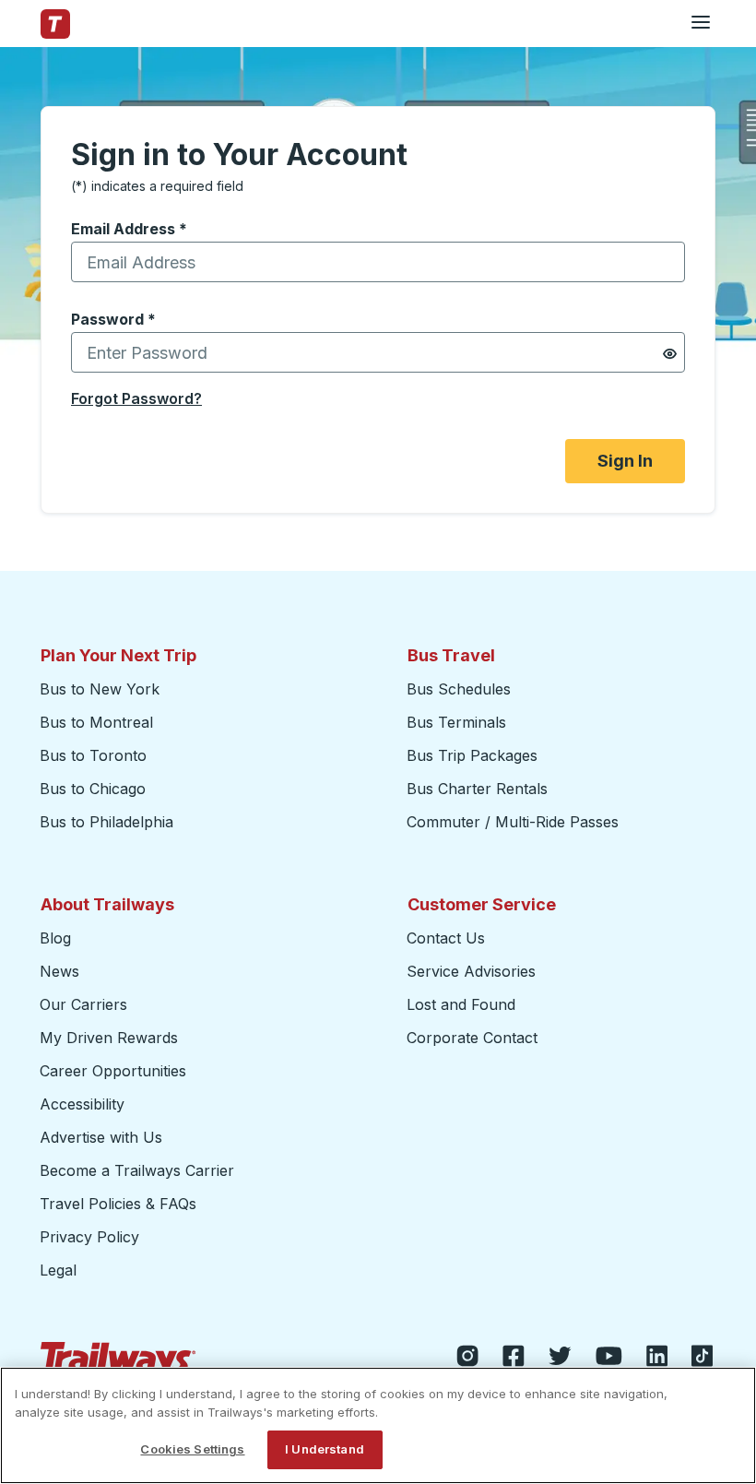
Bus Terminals (456, 722)
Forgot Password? (136, 398)
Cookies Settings (192, 1449)
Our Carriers (83, 1004)
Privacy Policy (89, 1237)
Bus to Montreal (96, 722)
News (59, 971)
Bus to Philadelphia (106, 822)
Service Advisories (471, 971)
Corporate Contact (472, 1037)
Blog (55, 938)
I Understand (324, 1449)
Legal (58, 1270)
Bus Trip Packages (472, 755)
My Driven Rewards (109, 1037)
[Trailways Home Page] (55, 24)
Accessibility (82, 1104)
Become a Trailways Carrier (140, 1170)
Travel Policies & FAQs (118, 1203)
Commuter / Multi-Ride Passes (513, 822)
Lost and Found (461, 1004)
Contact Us (446, 938)
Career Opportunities (113, 1071)
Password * (113, 319)
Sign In (625, 460)
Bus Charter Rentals (477, 788)
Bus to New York (99, 689)
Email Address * (129, 229)
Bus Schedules (459, 689)
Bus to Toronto (93, 755)
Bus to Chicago (93, 788)
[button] (670, 354)
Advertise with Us (101, 1137)
